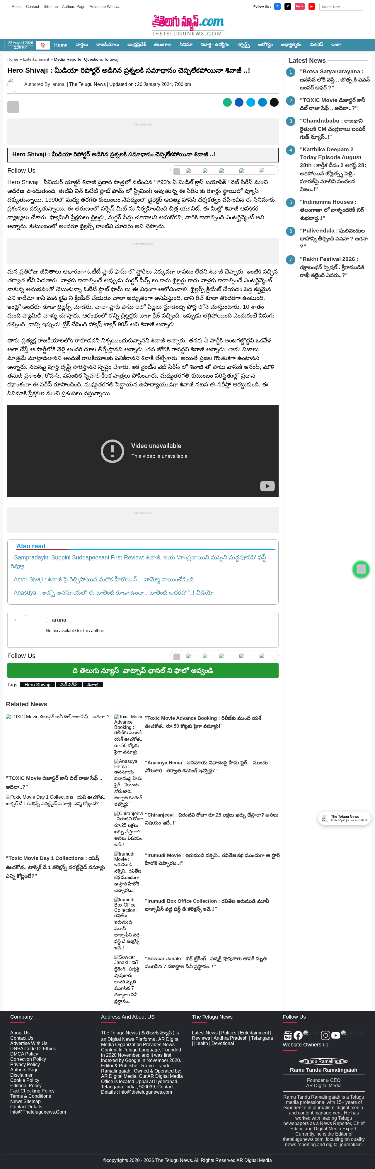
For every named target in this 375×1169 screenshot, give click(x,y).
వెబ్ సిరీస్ (68, 684)
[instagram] (226, 170)
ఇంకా (336, 44)
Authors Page (73, 6)
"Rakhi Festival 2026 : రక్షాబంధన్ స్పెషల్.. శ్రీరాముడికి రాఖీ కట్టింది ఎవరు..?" (332, 267)
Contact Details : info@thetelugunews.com (38, 1109)
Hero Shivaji (37, 684)
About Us (20, 1032)
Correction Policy (28, 1059)
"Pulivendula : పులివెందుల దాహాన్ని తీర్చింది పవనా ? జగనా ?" (334, 239)
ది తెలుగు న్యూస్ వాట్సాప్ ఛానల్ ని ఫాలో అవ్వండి (143, 670)
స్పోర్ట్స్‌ (244, 44)
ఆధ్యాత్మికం (291, 44)
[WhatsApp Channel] (361, 569)
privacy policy (25, 1064)
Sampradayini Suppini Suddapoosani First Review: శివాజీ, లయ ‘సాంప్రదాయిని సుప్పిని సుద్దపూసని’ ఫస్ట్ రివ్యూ (138, 561)
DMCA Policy (24, 1053)
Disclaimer (21, 1075)
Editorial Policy (26, 1085)
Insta (299, 6)
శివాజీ (92, 684)
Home (60, 45)
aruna (58, 84)
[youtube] (246, 170)
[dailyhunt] (353, 1036)
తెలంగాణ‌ (162, 44)
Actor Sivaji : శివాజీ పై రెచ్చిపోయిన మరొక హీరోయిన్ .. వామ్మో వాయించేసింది (102, 579)
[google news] (177, 170)
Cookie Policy (24, 1080)
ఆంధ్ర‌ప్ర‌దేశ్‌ (136, 44)
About (17, 6)
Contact (32, 6)
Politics (228, 1032)
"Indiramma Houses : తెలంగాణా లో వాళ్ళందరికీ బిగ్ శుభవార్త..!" (332, 210)
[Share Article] (227, 102)
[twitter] (208, 170)
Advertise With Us (105, 6)
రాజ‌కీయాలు (107, 44)
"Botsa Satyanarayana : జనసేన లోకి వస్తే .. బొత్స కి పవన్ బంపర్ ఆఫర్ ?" (335, 79)
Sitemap (51, 6)
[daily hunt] (267, 170)
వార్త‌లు (82, 44)
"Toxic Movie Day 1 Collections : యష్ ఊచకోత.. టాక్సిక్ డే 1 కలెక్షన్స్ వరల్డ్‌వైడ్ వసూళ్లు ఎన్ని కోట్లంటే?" (55, 867)
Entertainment (36, 59)
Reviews (201, 1038)
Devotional (223, 1043)
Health (201, 1043)
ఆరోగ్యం (265, 44)
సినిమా (186, 44)
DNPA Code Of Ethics (33, 1048)
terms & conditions (30, 1096)
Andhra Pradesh (231, 1038)
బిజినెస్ (316, 44)
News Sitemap (25, 1101)
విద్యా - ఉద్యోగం (215, 44)
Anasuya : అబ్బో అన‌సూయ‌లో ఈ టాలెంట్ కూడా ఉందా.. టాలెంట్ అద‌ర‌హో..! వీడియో (112, 592)
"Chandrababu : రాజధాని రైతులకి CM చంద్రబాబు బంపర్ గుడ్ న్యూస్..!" (332, 129)
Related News (26, 704)
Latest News (307, 60)
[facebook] (191, 170)
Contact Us (21, 1038)
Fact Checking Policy (32, 1090)
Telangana (262, 1038)
